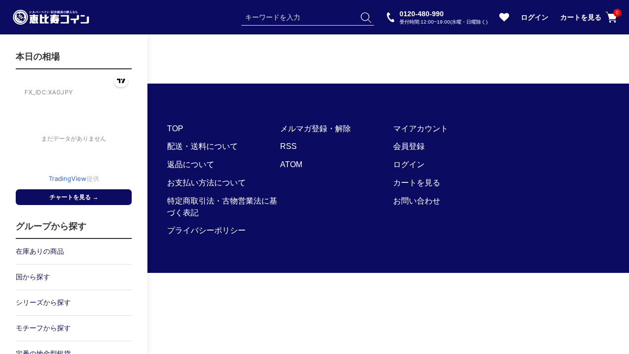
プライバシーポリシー (206, 230)
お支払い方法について (206, 182)
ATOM (291, 164)
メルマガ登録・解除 (315, 128)
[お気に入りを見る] (504, 20)
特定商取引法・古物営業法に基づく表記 (222, 207)
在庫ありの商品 (40, 251)
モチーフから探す (43, 328)
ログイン (534, 17)
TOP (175, 128)
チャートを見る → (74, 197)
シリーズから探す (43, 302)
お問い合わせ (416, 201)
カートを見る (588, 16)
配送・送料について (202, 146)
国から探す (33, 277)
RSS (288, 146)
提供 (74, 178)
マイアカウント (420, 128)
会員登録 (409, 146)
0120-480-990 (443, 17)
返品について (190, 164)
